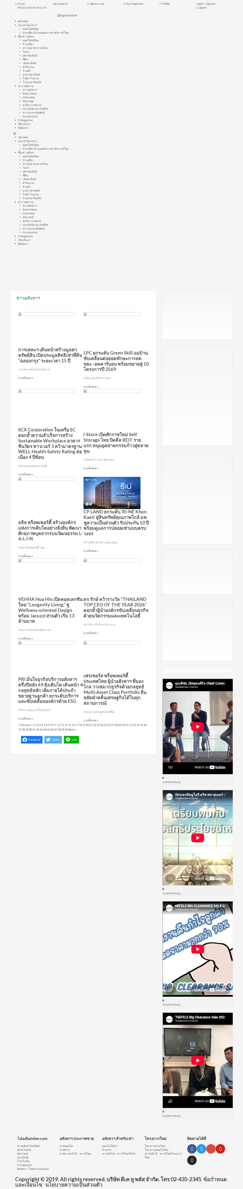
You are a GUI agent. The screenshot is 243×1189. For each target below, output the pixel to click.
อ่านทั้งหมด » (25, 377)
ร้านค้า (27, 70)
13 (62, 725)
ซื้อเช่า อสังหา (26, 36)
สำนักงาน (28, 67)
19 (83, 725)
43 (41, 729)
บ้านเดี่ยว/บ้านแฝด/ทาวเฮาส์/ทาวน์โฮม (46, 32)
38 (23, 729)
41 (34, 729)
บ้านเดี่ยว (28, 44)
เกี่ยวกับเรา (24, 124)
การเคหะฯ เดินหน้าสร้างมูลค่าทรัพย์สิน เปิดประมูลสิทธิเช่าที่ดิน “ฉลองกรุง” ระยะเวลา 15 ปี (50, 355)
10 (51, 725)
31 (127, 725)
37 (19, 729)
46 (52, 729)
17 (76, 725)
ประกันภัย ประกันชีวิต (35, 109)
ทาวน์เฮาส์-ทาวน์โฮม (35, 48)
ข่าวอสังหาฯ (30, 89)
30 (123, 725)
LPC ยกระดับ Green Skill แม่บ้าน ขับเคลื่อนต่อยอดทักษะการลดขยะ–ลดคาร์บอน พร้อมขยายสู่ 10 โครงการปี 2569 (116, 361)
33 (134, 725)
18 (80, 725)
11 (55, 725)
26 (109, 725)
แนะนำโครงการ (27, 25)
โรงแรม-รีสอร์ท (32, 82)
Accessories (30, 116)
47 (55, 729)
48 (59, 729)
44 (45, 729)
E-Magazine (25, 120)
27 (112, 725)
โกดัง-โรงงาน (31, 78)
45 (48, 729)
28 (116, 725)
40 (30, 729)
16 (73, 725)
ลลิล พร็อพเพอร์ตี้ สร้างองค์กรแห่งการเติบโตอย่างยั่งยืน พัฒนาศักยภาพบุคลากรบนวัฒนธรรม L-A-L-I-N (50, 530)
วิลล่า (26, 51)
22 (94, 725)
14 (65, 725)
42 (37, 729)
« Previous (24, 725)
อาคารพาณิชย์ (31, 74)
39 (26, 729)
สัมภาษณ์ (28, 101)
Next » (72, 729)
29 (120, 725)
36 (145, 725)
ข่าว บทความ (26, 86)
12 (58, 725)
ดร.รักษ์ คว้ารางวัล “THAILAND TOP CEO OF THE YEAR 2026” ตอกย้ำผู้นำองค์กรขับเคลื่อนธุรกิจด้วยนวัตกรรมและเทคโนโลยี (116, 607)
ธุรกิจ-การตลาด (32, 105)
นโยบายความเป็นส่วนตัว (74, 1184)
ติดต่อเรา (23, 128)
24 (101, 725)
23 (98, 725)
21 (91, 725)
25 (105, 725)
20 (87, 725)
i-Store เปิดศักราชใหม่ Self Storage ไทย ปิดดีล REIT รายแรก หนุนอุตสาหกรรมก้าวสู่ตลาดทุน (116, 442)
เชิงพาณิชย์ (29, 63)
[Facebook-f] (192, 1149)
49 (63, 729)
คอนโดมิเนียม (31, 29)
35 (141, 725)
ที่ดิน (25, 59)
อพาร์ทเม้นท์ (30, 55)
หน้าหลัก (23, 21)
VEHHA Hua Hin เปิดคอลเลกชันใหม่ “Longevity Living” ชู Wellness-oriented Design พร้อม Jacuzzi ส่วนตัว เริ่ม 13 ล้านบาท (50, 610)
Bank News (30, 93)
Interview (29, 97)
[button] (121, 133)
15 (69, 725)
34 (138, 725)
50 (66, 729)
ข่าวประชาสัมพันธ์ (34, 112)
